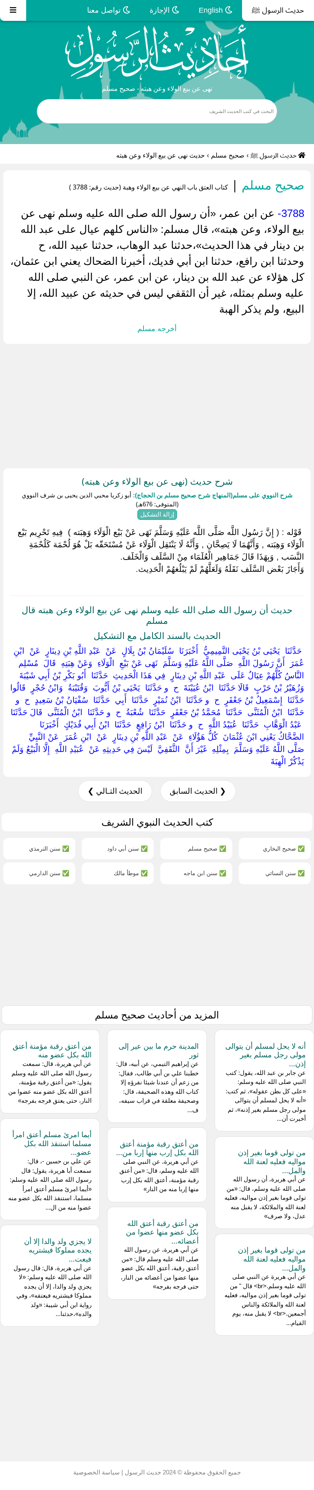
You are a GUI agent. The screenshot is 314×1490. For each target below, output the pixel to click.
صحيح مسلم (227, 155)
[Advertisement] (157, 404)
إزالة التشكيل (157, 514)
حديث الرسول (142, 1472)
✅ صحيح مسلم (207, 848)
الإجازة (161, 10)
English (212, 10)
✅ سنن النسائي (285, 873)
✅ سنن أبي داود (127, 848)
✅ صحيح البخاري (284, 848)
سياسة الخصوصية (96, 1472)
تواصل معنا (105, 10)
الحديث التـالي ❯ (114, 791)
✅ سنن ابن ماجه (205, 873)
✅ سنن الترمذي (49, 848)
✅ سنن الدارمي (49, 873)
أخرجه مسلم (157, 329)
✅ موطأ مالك (131, 873)
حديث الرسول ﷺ (278, 10)
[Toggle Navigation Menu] (13, 10)
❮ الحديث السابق (198, 791)
